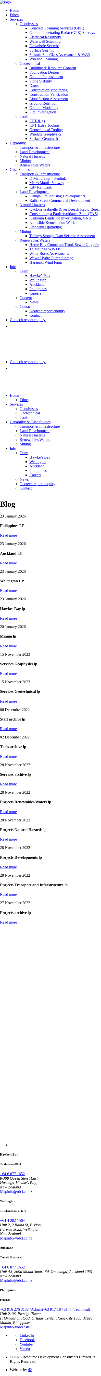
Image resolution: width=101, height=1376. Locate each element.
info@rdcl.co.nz (19, 1191)
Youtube (26, 1344)
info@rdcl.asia (18, 1327)
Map (3, 1191)
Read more (8, 535)
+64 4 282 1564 (12, 1220)
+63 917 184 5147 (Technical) (66, 1309)
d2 (30, 1370)
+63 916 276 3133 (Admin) (21, 1309)
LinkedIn (27, 1335)
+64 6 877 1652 (12, 1174)
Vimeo (25, 1349)
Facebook (27, 1340)
